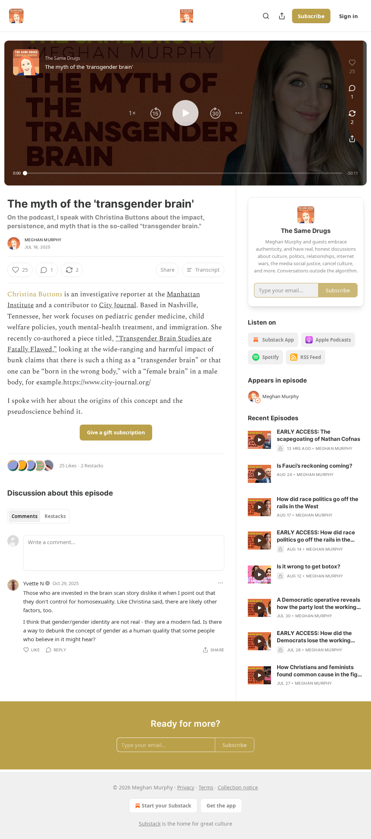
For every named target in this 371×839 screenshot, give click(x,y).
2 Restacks (92, 465)
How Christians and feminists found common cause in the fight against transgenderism (320, 671)
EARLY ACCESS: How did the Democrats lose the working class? (314, 637)
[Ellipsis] (220, 583)
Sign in (348, 16)
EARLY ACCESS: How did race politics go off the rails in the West (316, 536)
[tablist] (38, 516)
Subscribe (311, 16)
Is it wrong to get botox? (308, 566)
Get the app (221, 805)
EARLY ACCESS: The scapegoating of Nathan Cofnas (318, 435)
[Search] (266, 16)
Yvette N (33, 583)
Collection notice (238, 787)
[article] (306, 440)
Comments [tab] (24, 516)
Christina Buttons (34, 294)
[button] (132, 113)
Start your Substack (166, 805)
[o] (259, 440)
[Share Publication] (282, 16)
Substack (150, 823)
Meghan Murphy (43, 239)
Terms (206, 787)
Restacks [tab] (55, 516)
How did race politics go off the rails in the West (317, 503)
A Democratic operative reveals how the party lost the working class (318, 603)
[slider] (183, 173)
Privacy (185, 787)
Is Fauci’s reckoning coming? (314, 465)
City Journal (117, 305)
